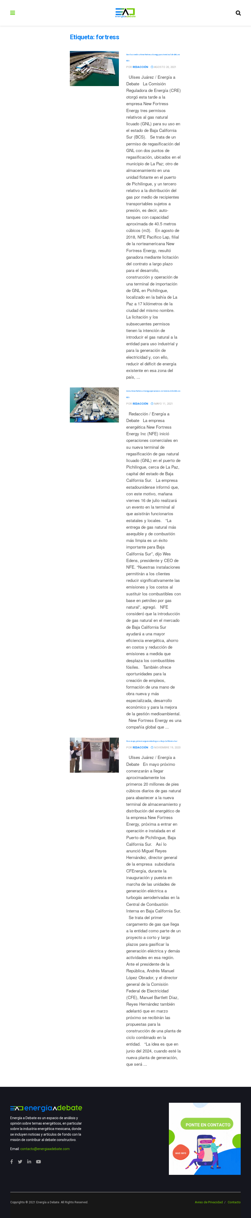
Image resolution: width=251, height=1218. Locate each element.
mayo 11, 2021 (163, 403)
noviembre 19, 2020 (166, 747)
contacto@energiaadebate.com (45, 1149)
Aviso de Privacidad (209, 1202)
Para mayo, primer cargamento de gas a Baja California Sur (151, 741)
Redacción (140, 67)
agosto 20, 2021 (164, 67)
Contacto (234, 1202)
